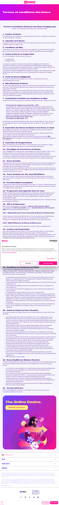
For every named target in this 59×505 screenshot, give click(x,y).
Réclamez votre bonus (17, 407)
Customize (28, 263)
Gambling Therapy (16, 481)
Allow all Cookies (48, 263)
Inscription (54, 502)
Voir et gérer (4, 485)
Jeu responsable (13, 480)
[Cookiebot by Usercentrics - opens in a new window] (50, 241)
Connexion (45, 502)
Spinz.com (37, 136)
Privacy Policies (11, 252)
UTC (13, 284)
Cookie (4, 252)
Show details (50, 258)
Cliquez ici (25, 483)
